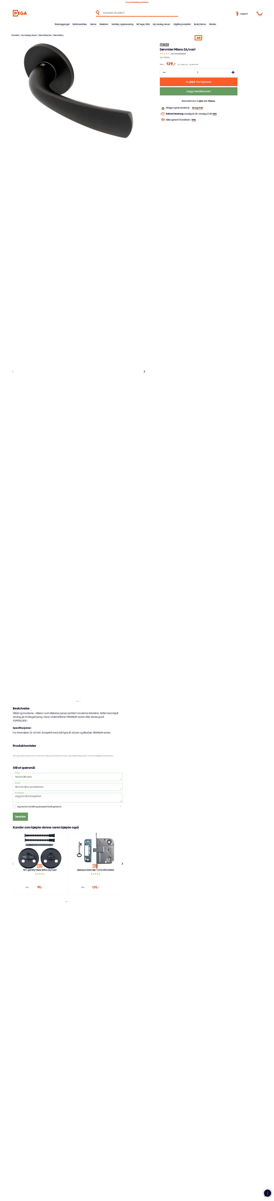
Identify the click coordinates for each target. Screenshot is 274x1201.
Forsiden (15, 35)
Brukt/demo (200, 24)
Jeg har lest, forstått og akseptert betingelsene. (39, 806)
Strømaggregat (62, 24)
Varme (93, 24)
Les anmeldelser (178, 53)
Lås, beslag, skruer (161, 24)
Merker (212, 24)
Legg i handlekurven (199, 91)
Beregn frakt (197, 108)
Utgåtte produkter (182, 24)
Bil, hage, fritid (143, 24)
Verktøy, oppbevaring (122, 24)
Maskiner (104, 24)
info (215, 113)
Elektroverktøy (80, 24)
